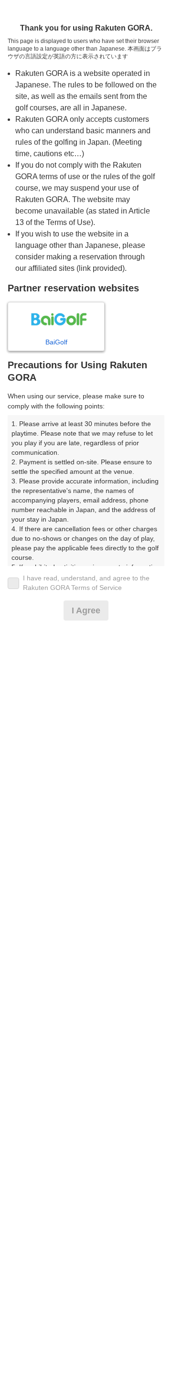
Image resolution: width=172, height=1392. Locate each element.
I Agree (86, 610)
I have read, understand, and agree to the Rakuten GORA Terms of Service (86, 582)
